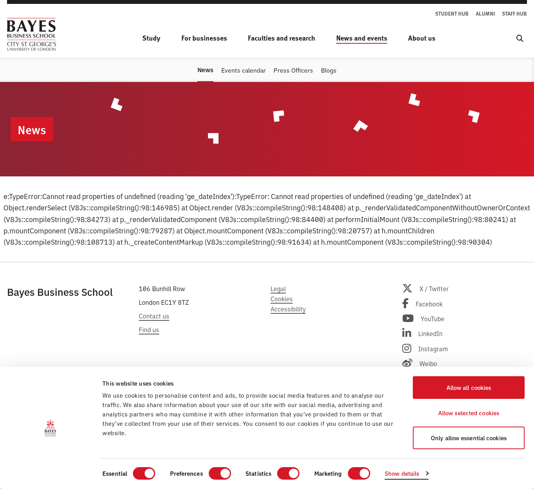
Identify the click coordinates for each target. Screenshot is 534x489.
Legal (278, 288)
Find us (149, 329)
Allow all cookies (468, 387)
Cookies (282, 298)
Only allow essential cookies (469, 438)
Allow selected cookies (468, 413)
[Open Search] (520, 38)
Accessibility (288, 308)
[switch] (220, 473)
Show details (402, 473)
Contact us (154, 315)
